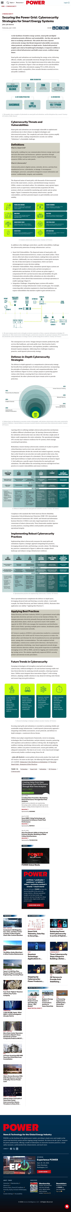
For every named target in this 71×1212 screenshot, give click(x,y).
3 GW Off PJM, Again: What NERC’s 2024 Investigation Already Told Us (12, 1014)
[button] (2, 2)
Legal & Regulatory (9, 1096)
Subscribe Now (35, 905)
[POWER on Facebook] (11, 1148)
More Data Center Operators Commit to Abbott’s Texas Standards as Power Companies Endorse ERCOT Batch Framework (13, 1036)
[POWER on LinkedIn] (17, 1148)
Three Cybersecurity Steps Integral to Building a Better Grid (58, 957)
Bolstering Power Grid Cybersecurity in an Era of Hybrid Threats (58, 934)
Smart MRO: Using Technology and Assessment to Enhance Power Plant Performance (34, 820)
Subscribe (46, 1193)
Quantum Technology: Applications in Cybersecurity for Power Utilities (35, 958)
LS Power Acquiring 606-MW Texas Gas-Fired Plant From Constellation (13, 1057)
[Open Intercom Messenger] (67, 1206)
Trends (5, 1074)
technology (24, 769)
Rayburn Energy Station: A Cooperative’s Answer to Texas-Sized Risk (47, 1002)
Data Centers (7, 928)
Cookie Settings (8, 1194)
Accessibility (18, 1194)
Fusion (5, 990)
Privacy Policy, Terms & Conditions (13, 1187)
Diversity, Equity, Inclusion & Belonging (14, 1189)
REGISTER (24, 809)
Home (3, 6)
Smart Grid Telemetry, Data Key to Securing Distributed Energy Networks (36, 935)
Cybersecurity (11, 6)
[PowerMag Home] (35, 2)
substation (42, 769)
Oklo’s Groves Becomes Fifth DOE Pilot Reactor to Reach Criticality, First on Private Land (13, 1078)
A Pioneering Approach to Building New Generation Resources (61, 1002)
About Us (6, 1185)
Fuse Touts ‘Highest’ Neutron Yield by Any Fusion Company (13, 993)
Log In (66, 3)
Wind (4, 950)
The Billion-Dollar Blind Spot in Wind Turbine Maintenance (13, 953)
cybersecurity (15, 771)
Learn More (43, 1172)
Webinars (26, 778)
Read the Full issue (34, 1008)
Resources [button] (19, 2)
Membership (15, 1183)
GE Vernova (52, 769)
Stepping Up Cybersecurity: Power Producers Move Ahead (35, 980)
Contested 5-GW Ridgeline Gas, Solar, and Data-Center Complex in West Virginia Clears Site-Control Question (13, 932)
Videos (24, 846)
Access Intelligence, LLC (31, 1202)
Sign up (58, 1191)
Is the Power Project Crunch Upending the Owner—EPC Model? (33, 1002)
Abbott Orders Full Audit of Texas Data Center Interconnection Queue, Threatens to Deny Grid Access (12, 1101)
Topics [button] (12, 2)
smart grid (33, 769)
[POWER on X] (14, 1148)
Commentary (7, 1010)
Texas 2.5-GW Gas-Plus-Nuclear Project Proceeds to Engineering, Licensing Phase (13, 973)
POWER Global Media (31, 865)
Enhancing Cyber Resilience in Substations (34, 762)
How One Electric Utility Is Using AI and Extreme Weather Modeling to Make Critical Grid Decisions (35, 834)
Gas (4, 1053)
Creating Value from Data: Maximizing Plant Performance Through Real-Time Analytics (35, 799)
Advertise (6, 1183)
